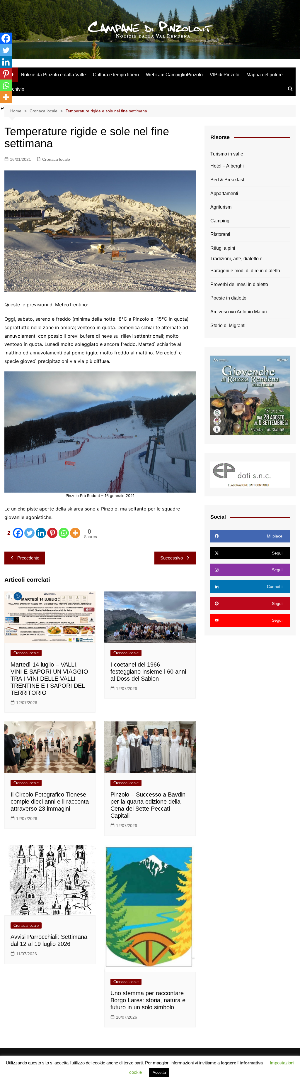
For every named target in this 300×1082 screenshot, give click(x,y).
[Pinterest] (52, 533)
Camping (219, 220)
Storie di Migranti (228, 325)
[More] (75, 533)
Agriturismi (221, 206)
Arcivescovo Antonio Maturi (238, 311)
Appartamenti (224, 193)
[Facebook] (6, 38)
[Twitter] (29, 533)
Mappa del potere (264, 74)
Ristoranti (220, 234)
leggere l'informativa (242, 1062)
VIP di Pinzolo (224, 74)
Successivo (171, 557)
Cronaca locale (56, 159)
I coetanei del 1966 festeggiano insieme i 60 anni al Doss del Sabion (148, 671)
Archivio (15, 89)
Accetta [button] (159, 1072)
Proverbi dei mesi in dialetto (239, 284)
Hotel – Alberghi (227, 165)
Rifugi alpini (222, 248)
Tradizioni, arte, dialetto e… (238, 258)
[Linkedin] (41, 533)
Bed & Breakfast (227, 179)
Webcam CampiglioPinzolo (174, 74)
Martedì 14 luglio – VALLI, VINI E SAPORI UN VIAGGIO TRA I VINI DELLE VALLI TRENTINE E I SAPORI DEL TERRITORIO (49, 678)
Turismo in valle (226, 153)
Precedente (28, 557)
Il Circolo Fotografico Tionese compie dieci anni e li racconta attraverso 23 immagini (50, 801)
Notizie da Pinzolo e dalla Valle (53, 74)
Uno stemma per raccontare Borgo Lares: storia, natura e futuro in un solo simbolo (147, 1000)
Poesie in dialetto (228, 297)
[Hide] (2, 108)
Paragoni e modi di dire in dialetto (245, 270)
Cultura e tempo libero (116, 74)
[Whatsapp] (64, 533)
